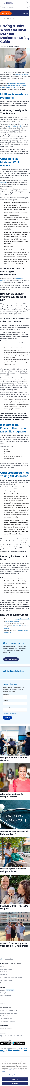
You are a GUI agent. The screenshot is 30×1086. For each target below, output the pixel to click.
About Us (3, 966)
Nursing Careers (5, 993)
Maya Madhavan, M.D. (15, 126)
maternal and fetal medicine (16, 83)
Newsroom (3, 983)
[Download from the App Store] (6, 1043)
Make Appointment (11, 659)
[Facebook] (1, 1036)
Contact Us (3, 974)
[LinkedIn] (8, 1036)
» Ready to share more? (10, 713)
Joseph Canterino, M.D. (13, 85)
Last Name (5, 700)
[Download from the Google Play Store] (18, 1043)
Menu (25, 13)
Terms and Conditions (10, 1070)
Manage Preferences (15, 1074)
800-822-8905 (17, 626)
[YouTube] (18, 1036)
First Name (6, 694)
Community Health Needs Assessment (11, 977)
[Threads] (11, 1036)
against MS (3, 182)
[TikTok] (21, 1036)
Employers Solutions (6, 1028)
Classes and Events (6, 969)
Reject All (15, 1079)
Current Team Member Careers (9, 1010)
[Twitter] (15, 1036)
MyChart (10, 1050)
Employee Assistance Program (9, 1013)
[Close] (28, 1059)
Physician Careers (5, 995)
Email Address (6, 707)
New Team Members (6, 1016)
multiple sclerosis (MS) (22, 74)
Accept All (15, 1083)
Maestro (2, 1003)
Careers (2, 990)
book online (16, 1050)
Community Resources (6, 980)
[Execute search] (28, 7)
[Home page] (1, 18)
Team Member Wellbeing (7, 1021)
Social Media (4, 972)
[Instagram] (5, 1036)
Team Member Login (6, 1018)
